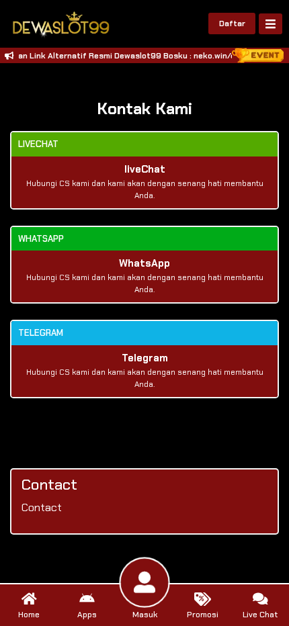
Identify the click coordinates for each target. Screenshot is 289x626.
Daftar (232, 23)
